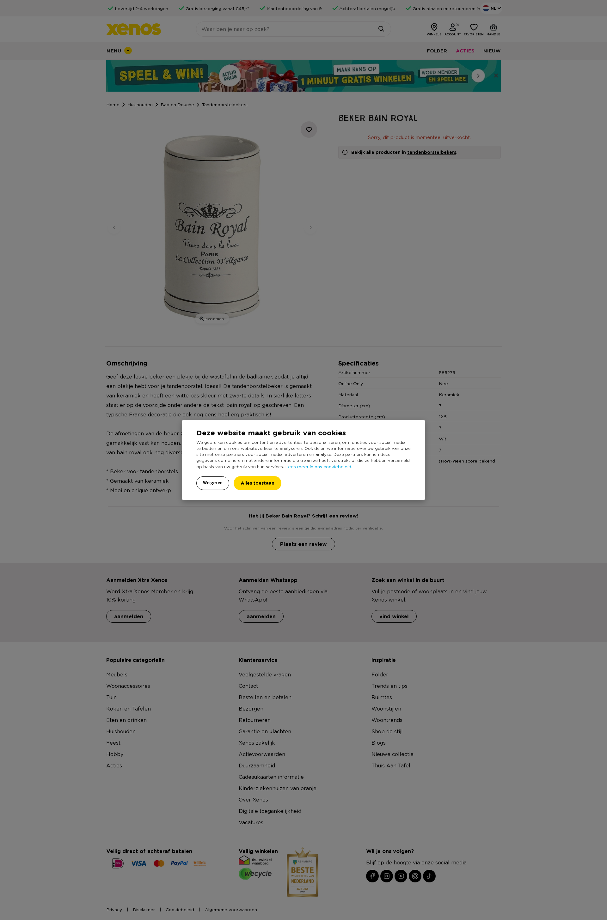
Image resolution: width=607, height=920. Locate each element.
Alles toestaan (257, 483)
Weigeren (213, 482)
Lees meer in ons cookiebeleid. (318, 466)
